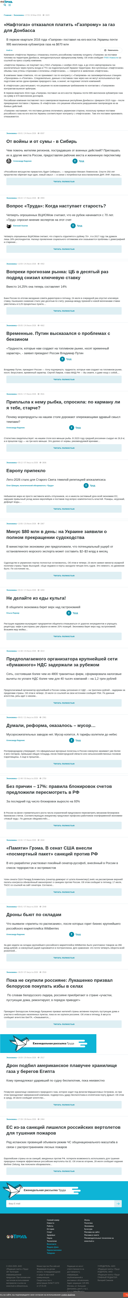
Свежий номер (53, 1220)
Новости (50, 1223)
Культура (88, 1229)
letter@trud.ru (78, 1291)
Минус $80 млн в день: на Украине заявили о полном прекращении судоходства (56, 534)
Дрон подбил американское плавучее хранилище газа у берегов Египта (61, 1068)
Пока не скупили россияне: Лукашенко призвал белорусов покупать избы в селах (59, 983)
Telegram (51, 1253)
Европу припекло (26, 470)
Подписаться (118, 1203)
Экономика (19, 15)
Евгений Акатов (20, 226)
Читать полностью (64, 181)
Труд (81, 161)
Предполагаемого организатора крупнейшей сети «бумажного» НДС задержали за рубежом (62, 661)
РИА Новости (111, 57)
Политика (88, 1223)
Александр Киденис (22, 161)
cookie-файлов (68, 1295)
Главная (8, 15)
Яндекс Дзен (52, 1247)
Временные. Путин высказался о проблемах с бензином (58, 336)
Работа (50, 1226)
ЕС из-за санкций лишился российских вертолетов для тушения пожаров (63, 1130)
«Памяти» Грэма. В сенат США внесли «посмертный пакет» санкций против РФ (52, 850)
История (50, 1229)
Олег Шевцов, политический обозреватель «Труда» (30, 485)
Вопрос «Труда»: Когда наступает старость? (56, 205)
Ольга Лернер (12, 613)
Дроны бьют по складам (33, 914)
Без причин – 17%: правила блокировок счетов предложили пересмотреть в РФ (59, 789)
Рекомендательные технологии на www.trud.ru (99, 1239)
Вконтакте (51, 1244)
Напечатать (113, 50)
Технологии (52, 1241)
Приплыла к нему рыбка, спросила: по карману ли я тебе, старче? (63, 404)
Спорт (49, 1232)
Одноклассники (54, 1250)
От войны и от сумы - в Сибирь (41, 141)
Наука (49, 1238)
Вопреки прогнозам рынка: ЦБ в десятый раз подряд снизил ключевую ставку (57, 274)
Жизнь (87, 1220)
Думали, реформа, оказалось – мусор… (51, 725)
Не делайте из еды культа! (36, 598)
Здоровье (51, 1235)
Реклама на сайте (92, 1232)
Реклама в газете (91, 1235)
